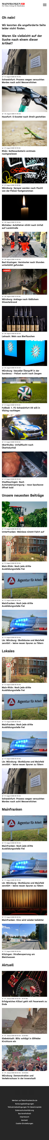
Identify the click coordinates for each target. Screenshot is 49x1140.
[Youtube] (31, 1092)
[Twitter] (24, 1092)
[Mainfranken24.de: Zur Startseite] (13, 4)
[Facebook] (17, 1092)
